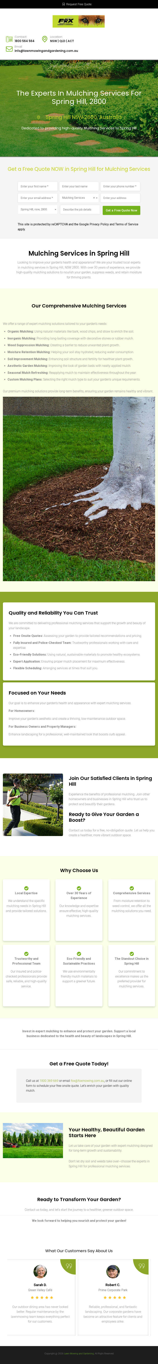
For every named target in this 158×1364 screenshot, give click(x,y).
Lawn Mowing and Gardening (79, 1353)
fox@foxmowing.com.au (87, 1081)
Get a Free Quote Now (121, 210)
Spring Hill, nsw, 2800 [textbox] (34, 209)
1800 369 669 (49, 1081)
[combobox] (79, 198)
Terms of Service (126, 224)
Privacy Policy (99, 224)
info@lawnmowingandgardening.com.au (46, 51)
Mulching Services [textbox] (78, 198)
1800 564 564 (24, 41)
